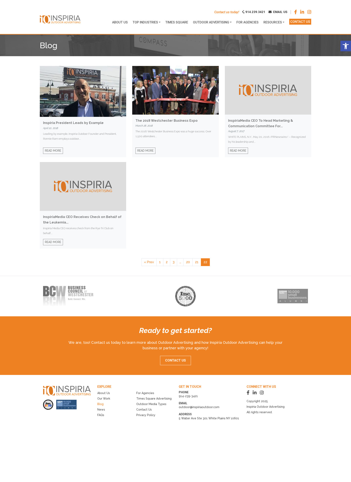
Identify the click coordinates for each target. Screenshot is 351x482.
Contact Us (144, 409)
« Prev (149, 262)
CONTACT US (175, 360)
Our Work (103, 398)
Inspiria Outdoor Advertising (266, 406)
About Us (103, 393)
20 (188, 262)
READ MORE (53, 150)
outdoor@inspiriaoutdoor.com (199, 407)
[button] (345, 46)
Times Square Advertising (154, 398)
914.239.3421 (255, 12)
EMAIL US (279, 12)
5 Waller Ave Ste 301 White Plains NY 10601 (209, 418)
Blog (100, 404)
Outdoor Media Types (151, 404)
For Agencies (145, 393)
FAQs (100, 415)
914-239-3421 (188, 396)
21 (196, 262)
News (101, 409)
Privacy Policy (145, 415)
